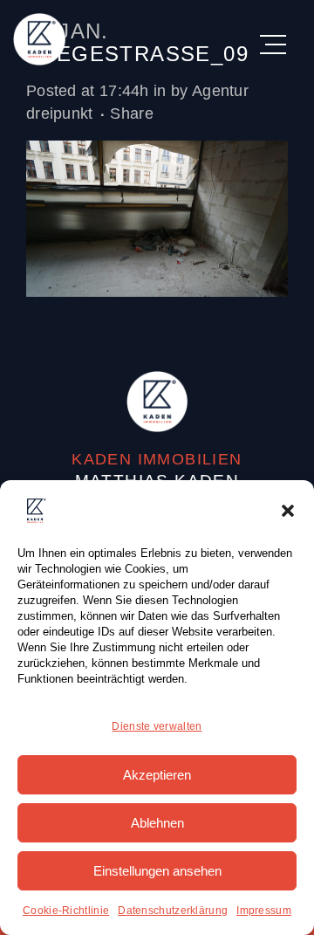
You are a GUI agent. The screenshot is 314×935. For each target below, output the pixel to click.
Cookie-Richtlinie (66, 910)
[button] (288, 510)
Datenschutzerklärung (173, 910)
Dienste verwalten (156, 726)
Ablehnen (157, 822)
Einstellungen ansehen (157, 870)
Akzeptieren (157, 774)
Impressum (263, 910)
